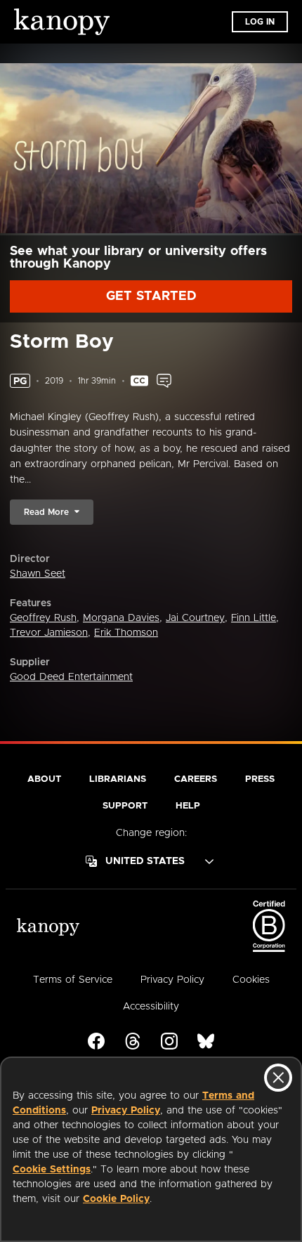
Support (125, 806)
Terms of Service (72, 980)
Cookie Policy (116, 1199)
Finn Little (253, 618)
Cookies (251, 980)
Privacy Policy (125, 1111)
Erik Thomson (126, 633)
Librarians (117, 779)
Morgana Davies (121, 618)
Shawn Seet (37, 574)
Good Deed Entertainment (71, 677)
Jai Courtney (195, 618)
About (44, 779)
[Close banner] (278, 1077)
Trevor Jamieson (49, 633)
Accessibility (151, 1007)
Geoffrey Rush (43, 618)
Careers (195, 779)
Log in (260, 22)
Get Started (151, 296)
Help (188, 806)
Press (260, 779)
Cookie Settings (52, 1170)
